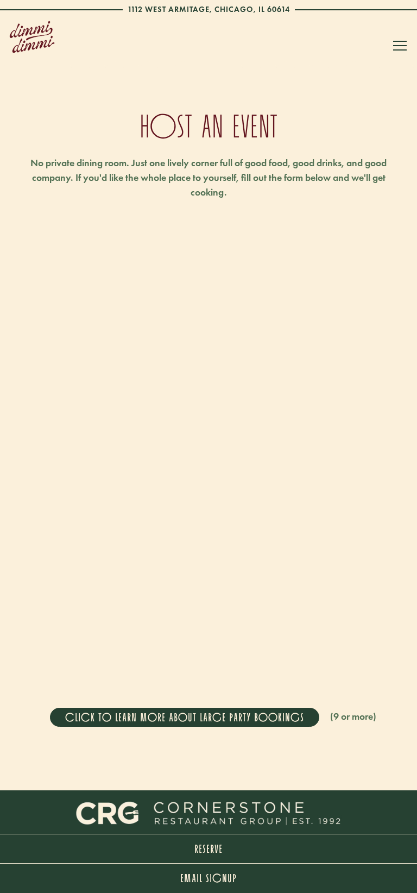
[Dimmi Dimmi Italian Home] (32, 36)
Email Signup (208, 878)
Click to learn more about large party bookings (184, 717)
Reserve (208, 848)
